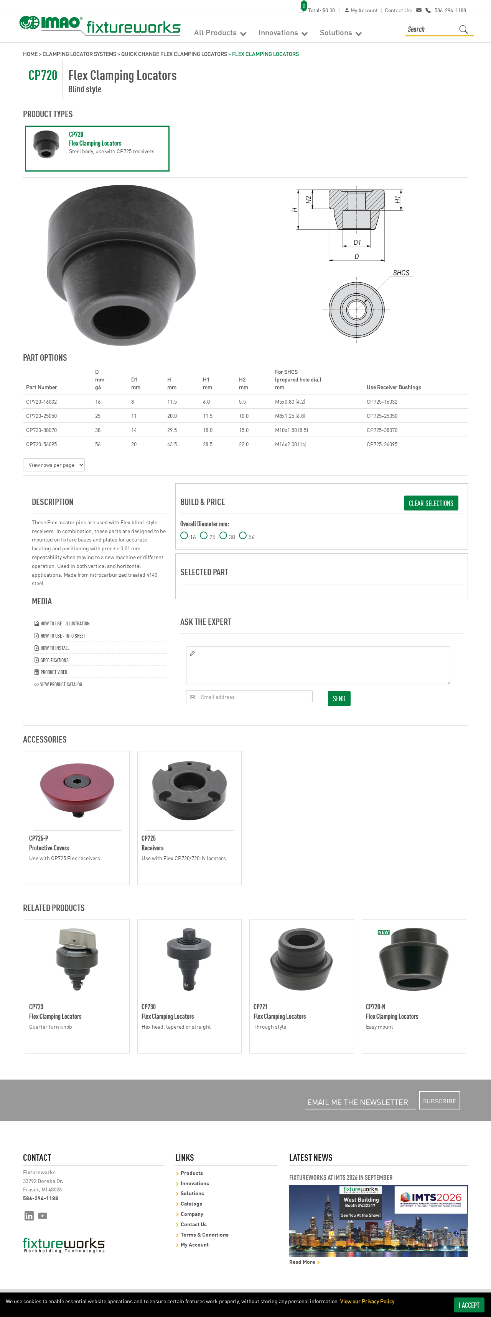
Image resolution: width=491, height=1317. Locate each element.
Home (30, 53)
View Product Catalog (60, 683)
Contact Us (194, 1223)
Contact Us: (398, 10)
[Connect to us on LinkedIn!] (29, 1215)
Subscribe (439, 1100)
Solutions (337, 31)
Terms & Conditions (205, 1234)
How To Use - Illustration (65, 623)
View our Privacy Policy (367, 1301)
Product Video (53, 671)
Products (192, 1172)
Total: (319, 10)
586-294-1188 (450, 10)
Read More (302, 1261)
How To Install (54, 647)
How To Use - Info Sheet (62, 635)
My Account (363, 10)
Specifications (54, 659)
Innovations (279, 31)
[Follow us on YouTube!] (43, 1215)
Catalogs (191, 1203)
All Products (216, 31)
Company (192, 1213)
